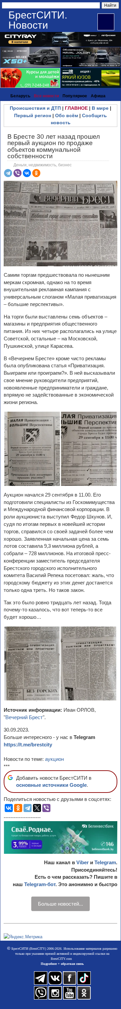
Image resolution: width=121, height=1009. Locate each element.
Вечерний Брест (24, 717)
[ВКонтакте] (27, 173)
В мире (100, 108)
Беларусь (20, 96)
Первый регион (32, 115)
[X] (37, 808)
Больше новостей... (60, 904)
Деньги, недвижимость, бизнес (42, 165)
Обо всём (66, 115)
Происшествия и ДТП (35, 108)
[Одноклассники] (36, 173)
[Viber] (17, 173)
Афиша (98, 96)
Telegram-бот (39, 884)
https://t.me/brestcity (28, 744)
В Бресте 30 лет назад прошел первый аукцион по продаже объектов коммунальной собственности (53, 146)
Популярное (75, 96)
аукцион (54, 759)
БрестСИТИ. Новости (37, 20)
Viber (82, 862)
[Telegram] (8, 173)
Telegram (105, 862)
